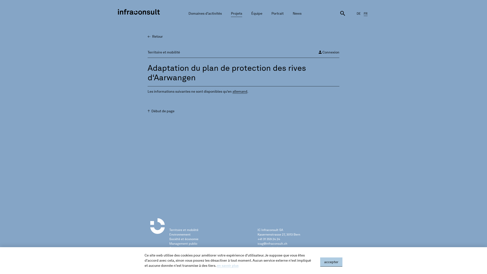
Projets (236, 13)
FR (366, 13)
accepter (331, 262)
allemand (239, 91)
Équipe (256, 13)
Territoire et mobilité (183, 230)
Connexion (328, 52)
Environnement (180, 234)
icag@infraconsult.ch (272, 243)
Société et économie (183, 239)
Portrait (277, 13)
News (297, 13)
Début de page (162, 111)
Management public (183, 243)
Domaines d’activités (205, 13)
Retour (157, 36)
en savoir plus (228, 266)
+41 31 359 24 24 (269, 239)
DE (359, 13)
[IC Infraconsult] (139, 12)
